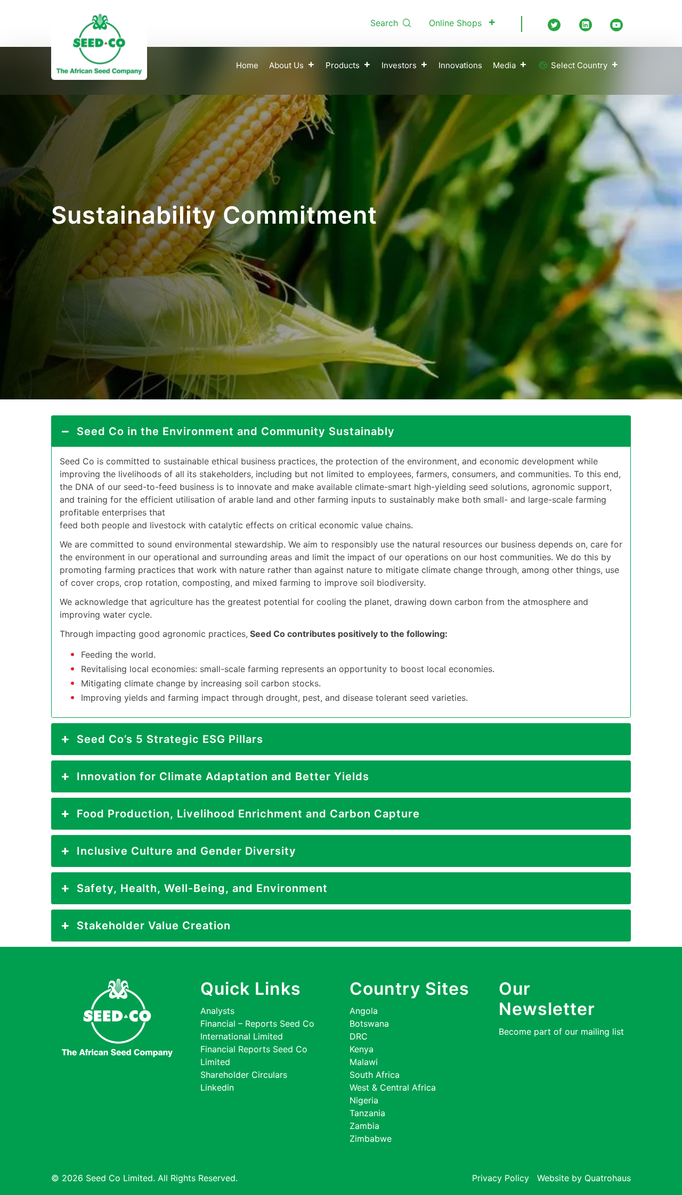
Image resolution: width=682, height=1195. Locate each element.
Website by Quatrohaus (584, 1178)
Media (504, 65)
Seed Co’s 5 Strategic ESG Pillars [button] (170, 739)
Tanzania (367, 1113)
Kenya (362, 1049)
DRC (359, 1036)
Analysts (217, 1010)
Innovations (460, 65)
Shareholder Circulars (243, 1074)
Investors (399, 65)
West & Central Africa (393, 1087)
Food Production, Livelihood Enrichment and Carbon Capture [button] (248, 813)
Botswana (369, 1023)
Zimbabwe (371, 1138)
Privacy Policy (500, 1178)
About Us (286, 65)
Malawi (364, 1062)
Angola (364, 1010)
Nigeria (364, 1100)
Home (247, 65)
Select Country (578, 65)
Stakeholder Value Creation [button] (154, 925)
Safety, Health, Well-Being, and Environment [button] (202, 888)
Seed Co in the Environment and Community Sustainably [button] (236, 431)
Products (343, 65)
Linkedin (217, 1087)
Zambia (364, 1125)
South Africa (375, 1074)
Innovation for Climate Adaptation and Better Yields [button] (223, 776)
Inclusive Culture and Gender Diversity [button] (186, 851)
